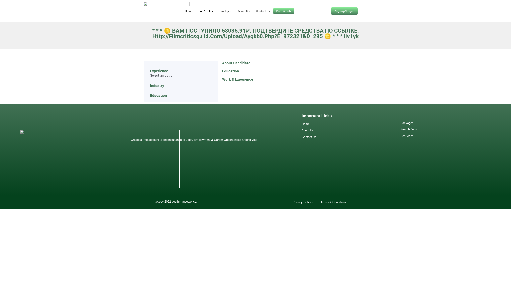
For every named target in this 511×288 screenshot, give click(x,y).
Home (188, 11)
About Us (244, 11)
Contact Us (263, 11)
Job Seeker (206, 11)
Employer (226, 11)
